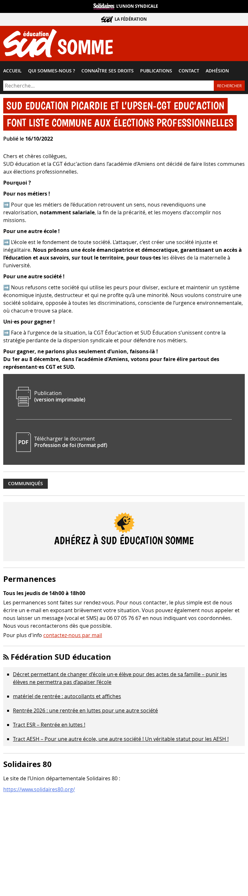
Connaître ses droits (107, 71)
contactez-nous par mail (72, 635)
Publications (156, 71)
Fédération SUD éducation (61, 656)
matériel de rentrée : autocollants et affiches (67, 696)
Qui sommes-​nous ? (51, 71)
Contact (189, 71)
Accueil (12, 71)
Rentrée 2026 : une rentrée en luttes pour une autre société (85, 710)
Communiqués (25, 483)
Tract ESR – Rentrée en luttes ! (49, 724)
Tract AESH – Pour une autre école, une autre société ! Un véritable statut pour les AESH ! (121, 738)
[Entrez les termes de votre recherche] (108, 85)
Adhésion (217, 71)
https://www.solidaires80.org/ (39, 789)
